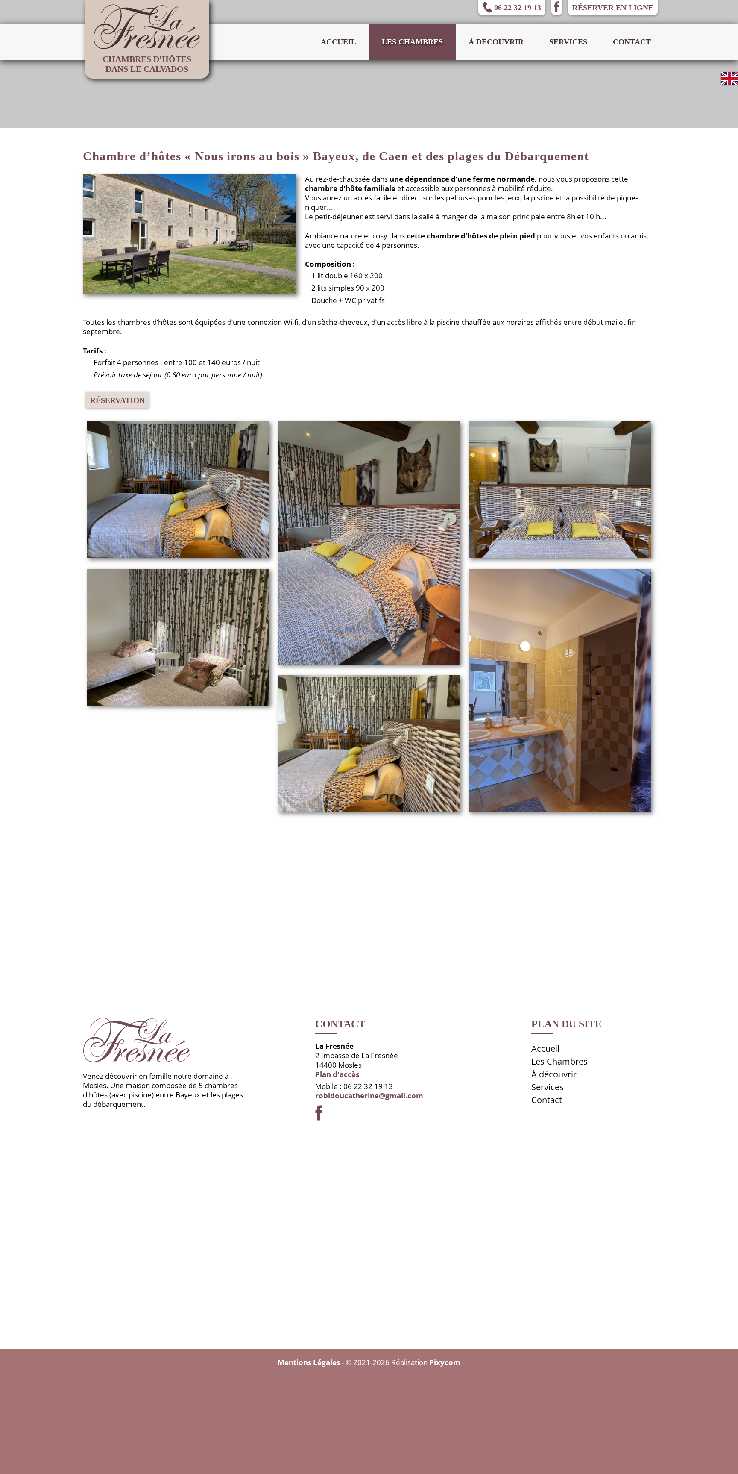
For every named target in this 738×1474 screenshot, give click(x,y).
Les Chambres (559, 1061)
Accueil (338, 42)
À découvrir (496, 42)
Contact (632, 42)
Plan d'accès (337, 1074)
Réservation (117, 400)
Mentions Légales (309, 1362)
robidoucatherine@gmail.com (369, 1095)
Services (568, 42)
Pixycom (444, 1362)
